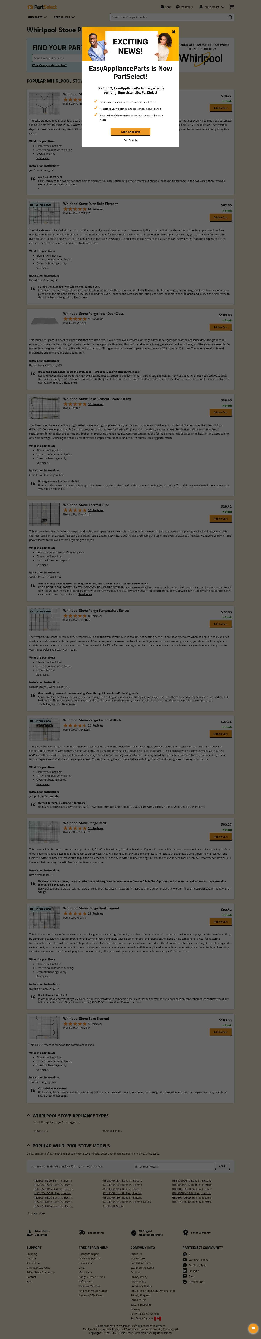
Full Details (130, 140)
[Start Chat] (253, 1328)
